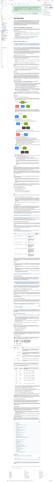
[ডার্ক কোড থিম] (25, 242)
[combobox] (40, 0)
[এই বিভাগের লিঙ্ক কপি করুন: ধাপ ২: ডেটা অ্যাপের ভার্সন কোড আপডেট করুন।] (25, 298)
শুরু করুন (51, 7)
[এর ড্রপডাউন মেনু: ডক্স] (7, 1)
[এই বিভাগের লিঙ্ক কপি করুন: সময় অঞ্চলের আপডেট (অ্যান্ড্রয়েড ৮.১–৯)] (28, 41)
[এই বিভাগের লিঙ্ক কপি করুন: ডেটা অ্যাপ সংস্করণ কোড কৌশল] (23, 324)
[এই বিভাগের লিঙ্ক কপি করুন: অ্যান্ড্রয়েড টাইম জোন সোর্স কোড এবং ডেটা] (25, 55)
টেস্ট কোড (17, 93)
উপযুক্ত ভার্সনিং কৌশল (32, 325)
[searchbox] (4, 6)
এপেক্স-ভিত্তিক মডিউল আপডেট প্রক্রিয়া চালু (26, 21)
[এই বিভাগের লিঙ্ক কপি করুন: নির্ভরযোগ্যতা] (17, 166)
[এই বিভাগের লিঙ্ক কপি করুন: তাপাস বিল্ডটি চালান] (19, 454)
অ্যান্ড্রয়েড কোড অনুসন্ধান (10, 0)
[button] (3, 9)
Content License (20, 466)
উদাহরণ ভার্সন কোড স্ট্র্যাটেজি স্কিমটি (24, 310)
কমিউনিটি (14, 480)
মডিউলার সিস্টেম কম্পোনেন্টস (24, 38)
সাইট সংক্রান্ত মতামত (25, 480)
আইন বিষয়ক (16, 480)
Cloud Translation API (25, 13)
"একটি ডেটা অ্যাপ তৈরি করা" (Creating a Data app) (32, 408)
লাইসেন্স (19, 480)
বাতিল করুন (46, 7)
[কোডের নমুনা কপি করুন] (26, 242)
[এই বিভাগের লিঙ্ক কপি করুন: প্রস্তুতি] (15, 193)
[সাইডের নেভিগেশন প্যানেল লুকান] (7, 480)
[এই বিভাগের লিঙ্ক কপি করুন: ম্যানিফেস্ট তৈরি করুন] (19, 406)
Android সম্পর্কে (10, 480)
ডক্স (5, 0)
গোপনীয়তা (22, 480)
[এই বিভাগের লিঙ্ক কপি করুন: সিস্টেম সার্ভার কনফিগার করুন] (21, 229)
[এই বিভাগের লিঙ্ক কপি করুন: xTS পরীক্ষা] (17, 262)
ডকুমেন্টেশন (2, 2)
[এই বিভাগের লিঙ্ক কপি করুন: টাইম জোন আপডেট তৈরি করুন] (22, 276)
